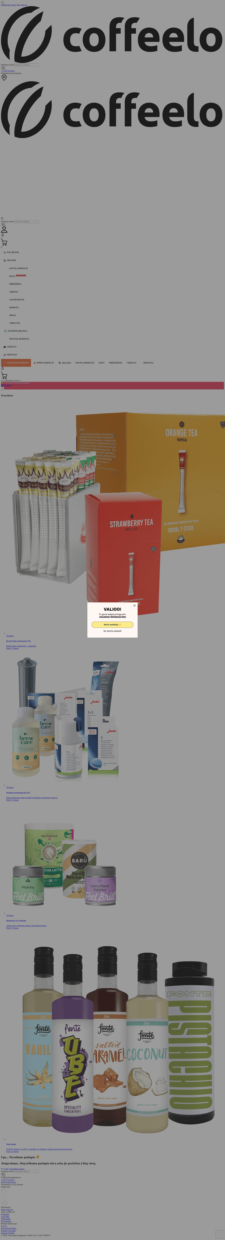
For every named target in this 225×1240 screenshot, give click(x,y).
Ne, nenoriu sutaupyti (112, 631)
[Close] (134, 605)
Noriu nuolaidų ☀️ (112, 624)
